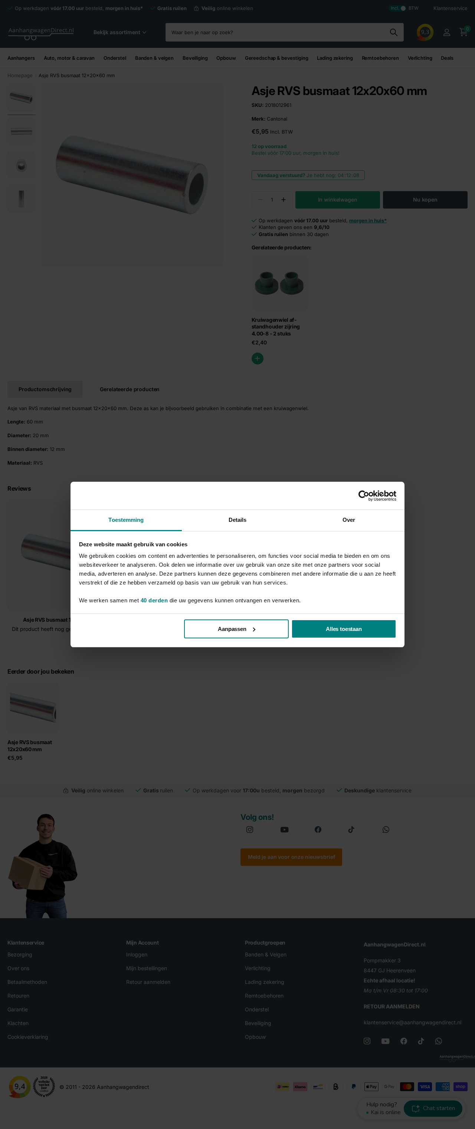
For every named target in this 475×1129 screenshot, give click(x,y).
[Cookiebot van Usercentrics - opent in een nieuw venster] (363, 495)
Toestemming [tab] (126, 520)
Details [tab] (238, 520)
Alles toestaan (344, 629)
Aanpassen (232, 629)
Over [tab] (349, 520)
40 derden (154, 600)
